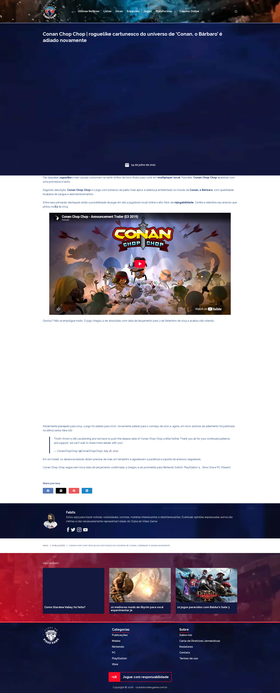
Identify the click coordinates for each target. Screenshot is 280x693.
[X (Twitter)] (61, 491)
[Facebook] (48, 491)
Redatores (186, 646)
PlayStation (119, 658)
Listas (107, 11)
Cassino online (189, 11)
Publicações (120, 635)
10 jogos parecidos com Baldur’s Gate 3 (203, 607)
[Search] (236, 11)
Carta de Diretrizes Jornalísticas (199, 640)
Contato (184, 652)
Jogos (148, 11)
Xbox (115, 664)
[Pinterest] (74, 491)
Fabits (70, 512)
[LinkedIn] (87, 491)
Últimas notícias (88, 11)
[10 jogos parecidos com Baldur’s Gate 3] (206, 585)
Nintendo (118, 646)
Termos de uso (188, 658)
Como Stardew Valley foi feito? (64, 607)
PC (113, 652)
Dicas (119, 11)
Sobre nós (185, 635)
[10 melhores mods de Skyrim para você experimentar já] (140, 585)
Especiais (133, 11)
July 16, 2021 (111, 451)
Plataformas (164, 11)
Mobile (116, 640)
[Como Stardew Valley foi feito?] (73, 585)
